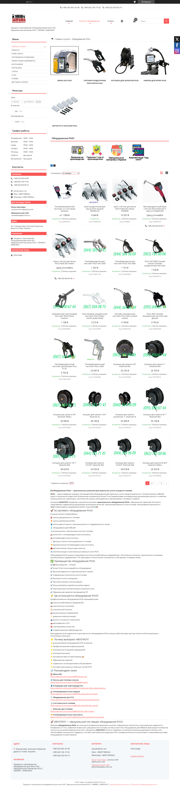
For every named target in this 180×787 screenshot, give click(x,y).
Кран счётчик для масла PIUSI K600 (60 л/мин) (64, 262)
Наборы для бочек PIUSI (155, 80)
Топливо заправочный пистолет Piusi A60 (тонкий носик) (125, 316)
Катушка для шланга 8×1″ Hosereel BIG (154, 416)
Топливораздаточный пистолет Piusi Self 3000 (125, 262)
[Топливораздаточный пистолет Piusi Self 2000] (94, 246)
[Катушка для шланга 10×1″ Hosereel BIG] (64, 447)
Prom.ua (102, 782)
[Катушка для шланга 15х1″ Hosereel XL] (94, 399)
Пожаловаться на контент (119, 784)
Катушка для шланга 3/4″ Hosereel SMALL (64, 416)
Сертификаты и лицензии (23, 57)
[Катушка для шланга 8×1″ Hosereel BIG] (155, 399)
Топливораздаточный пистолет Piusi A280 (95, 365)
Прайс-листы (17, 54)
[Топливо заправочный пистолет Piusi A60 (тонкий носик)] (124, 298)
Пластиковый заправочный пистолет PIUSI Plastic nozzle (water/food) (94, 316)
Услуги (111, 21)
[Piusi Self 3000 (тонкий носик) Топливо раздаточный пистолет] (155, 246)
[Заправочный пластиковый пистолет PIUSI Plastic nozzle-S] (64, 298)
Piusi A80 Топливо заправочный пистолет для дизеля (154, 316)
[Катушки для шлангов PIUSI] (125, 60)
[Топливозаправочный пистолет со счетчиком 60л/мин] (64, 191)
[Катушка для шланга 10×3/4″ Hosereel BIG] (94, 447)
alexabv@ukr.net (20, 191)
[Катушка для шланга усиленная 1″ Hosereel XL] (124, 399)
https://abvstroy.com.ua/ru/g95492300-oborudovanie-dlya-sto (74, 700)
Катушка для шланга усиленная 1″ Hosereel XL (124, 416)
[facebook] (51, 166)
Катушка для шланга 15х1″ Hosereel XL (95, 416)
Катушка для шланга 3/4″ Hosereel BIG (124, 365)
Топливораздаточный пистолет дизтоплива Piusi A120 (64, 366)
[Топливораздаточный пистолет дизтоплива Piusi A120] (64, 349)
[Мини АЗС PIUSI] (64, 60)
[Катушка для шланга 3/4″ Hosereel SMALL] (64, 399)
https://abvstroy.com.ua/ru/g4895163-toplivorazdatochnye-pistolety (77, 717)
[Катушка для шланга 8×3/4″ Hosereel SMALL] (155, 447)
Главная (69, 21)
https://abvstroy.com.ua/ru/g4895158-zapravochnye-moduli (74, 694)
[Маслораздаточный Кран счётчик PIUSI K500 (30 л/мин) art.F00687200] (155, 191)
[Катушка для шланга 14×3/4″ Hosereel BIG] (124, 447)
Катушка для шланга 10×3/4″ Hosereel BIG (94, 464)
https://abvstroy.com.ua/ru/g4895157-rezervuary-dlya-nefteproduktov (78, 688)
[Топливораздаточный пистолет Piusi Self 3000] (124, 246)
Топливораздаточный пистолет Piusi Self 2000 (95, 262)
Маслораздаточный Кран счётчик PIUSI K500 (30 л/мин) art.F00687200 (155, 209)
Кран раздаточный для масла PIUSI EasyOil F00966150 (94, 209)
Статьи (15, 71)
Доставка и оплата (20, 82)
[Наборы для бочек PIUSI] (155, 60)
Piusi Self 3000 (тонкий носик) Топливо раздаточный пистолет (155, 263)
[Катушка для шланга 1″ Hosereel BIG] (155, 349)
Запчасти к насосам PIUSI (64, 126)
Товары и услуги (62, 39)
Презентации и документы (23, 61)
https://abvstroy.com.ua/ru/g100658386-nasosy (69, 682)
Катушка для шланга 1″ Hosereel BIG (154, 365)
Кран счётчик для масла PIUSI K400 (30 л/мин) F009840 (125, 209)
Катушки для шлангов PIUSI (124, 80)
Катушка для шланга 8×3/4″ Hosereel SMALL (155, 464)
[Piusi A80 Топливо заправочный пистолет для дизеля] (155, 298)
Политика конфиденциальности (144, 784)
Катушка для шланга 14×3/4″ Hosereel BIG (125, 464)
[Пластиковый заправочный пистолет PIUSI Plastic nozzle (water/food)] (94, 298)
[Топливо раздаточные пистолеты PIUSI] (95, 60)
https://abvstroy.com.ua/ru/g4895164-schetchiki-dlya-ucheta (74, 705)
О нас (14, 75)
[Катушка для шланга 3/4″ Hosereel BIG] (124, 349)
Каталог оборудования (89, 21)
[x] (54, 166)
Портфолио (17, 68)
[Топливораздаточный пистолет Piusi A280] (94, 349)
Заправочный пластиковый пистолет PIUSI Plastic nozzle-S (64, 316)
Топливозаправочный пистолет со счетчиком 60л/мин (64, 209)
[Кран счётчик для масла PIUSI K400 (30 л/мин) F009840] (124, 191)
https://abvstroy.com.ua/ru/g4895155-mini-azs (68, 676)
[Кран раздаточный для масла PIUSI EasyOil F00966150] (94, 191)
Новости (15, 50)
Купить (73, 183)
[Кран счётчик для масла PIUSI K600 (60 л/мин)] (64, 246)
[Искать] (166, 21)
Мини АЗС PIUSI (64, 80)
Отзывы (15, 78)
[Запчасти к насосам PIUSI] (64, 105)
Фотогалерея (17, 64)
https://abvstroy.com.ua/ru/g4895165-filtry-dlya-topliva (72, 711)
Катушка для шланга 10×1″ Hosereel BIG (64, 464)
